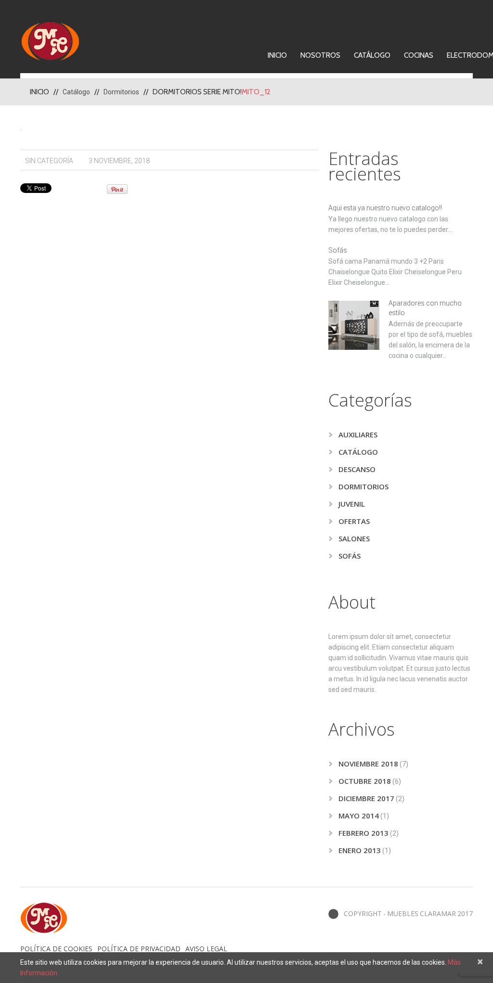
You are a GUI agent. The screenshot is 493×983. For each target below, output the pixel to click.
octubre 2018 (364, 781)
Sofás (337, 250)
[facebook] (333, 914)
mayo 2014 (358, 815)
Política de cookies (56, 948)
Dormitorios (121, 92)
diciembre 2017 (366, 798)
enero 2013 (359, 850)
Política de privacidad (139, 948)
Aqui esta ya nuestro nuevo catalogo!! (385, 208)
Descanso (357, 469)
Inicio (277, 55)
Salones (354, 538)
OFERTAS (354, 521)
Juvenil (351, 504)
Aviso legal (206, 948)
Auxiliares (357, 434)
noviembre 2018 (368, 763)
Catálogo (372, 55)
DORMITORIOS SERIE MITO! (197, 92)
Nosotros (320, 55)
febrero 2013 (363, 833)
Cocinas (418, 55)
